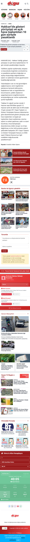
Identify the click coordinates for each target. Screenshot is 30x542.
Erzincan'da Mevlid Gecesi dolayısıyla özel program (22, 200)
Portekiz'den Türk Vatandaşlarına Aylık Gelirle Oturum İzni (6, 227)
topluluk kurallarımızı (16, 256)
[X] (12, 506)
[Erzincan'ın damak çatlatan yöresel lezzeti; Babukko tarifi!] (22, 207)
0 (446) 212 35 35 (7, 303)
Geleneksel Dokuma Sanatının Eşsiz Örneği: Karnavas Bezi (22, 367)
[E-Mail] (11, 182)
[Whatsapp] (20, 506)
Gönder (4, 251)
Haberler (3, 23)
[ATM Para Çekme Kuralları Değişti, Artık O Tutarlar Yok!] (22, 221)
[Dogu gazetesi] (13, 4)
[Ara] (27, 4)
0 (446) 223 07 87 (7, 294)
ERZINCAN (12, 9)
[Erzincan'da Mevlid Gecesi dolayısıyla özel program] (22, 194)
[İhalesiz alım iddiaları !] (7, 194)
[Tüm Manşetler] (28, 314)
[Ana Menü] (1, 3)
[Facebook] (9, 506)
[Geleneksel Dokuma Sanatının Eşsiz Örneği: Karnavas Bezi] (22, 358)
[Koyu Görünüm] (25, 4)
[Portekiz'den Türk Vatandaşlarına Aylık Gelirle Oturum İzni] (7, 221)
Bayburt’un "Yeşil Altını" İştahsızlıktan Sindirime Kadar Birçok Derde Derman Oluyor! (7, 367)
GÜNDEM (4, 9)
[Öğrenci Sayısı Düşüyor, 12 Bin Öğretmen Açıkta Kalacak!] (7, 207)
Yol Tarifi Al (16, 294)
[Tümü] (28, 421)
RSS (5, 528)
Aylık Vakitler (5, 499)
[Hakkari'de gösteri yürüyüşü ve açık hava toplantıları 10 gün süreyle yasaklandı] (15, 46)
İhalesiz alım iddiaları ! (6, 199)
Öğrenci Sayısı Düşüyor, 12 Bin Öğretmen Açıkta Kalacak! (7, 213)
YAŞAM (19, 9)
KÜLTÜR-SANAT (21, 364)
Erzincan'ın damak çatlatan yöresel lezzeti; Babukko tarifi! (21, 213)
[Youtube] (18, 506)
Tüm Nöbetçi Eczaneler (15, 308)
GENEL (10, 23)
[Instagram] (15, 506)
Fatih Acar (13, 179)
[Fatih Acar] (5, 180)
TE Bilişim (19, 533)
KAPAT (18, 540)
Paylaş (4, 49)
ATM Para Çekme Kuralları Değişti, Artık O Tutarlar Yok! (22, 227)
